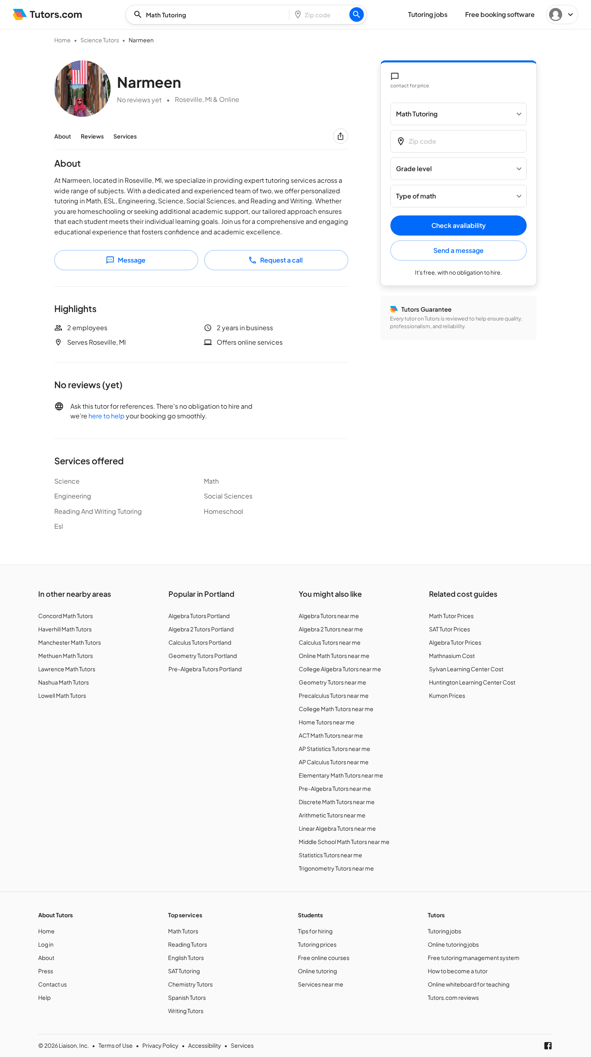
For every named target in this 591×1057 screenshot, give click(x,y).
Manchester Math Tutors (69, 642)
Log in (45, 944)
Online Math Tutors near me (334, 655)
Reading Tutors (187, 944)
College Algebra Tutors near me (340, 668)
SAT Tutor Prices (449, 629)
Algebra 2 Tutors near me (331, 629)
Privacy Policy (160, 1045)
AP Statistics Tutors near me (334, 748)
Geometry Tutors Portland (202, 655)
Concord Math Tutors (65, 615)
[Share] (340, 136)
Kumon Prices (447, 695)
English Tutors (186, 957)
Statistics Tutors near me (330, 854)
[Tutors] (47, 14)
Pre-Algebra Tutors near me (335, 788)
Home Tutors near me (327, 722)
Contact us (52, 984)
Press (45, 970)
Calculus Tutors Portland (199, 642)
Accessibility (204, 1045)
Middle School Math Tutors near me (344, 841)
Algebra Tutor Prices (455, 642)
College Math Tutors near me (336, 708)
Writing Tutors (185, 1010)
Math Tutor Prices (451, 615)
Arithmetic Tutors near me (332, 815)
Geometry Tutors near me (332, 682)
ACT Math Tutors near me (331, 735)
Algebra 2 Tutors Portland (201, 629)
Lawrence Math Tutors (66, 668)
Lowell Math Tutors (62, 695)
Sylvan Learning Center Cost (466, 668)
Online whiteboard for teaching (468, 984)
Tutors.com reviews (453, 997)
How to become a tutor (458, 970)
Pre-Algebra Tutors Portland (205, 668)
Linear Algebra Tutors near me (337, 828)
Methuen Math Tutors (65, 655)
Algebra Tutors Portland (199, 615)
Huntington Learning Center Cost (472, 682)
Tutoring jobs (444, 931)
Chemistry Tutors (190, 984)
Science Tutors (99, 39)
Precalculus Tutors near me (334, 695)
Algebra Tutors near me (329, 615)
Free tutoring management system (473, 957)
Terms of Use (115, 1045)
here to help (106, 416)
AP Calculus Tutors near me (334, 761)
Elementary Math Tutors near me (341, 775)
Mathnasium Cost (452, 655)
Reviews (92, 136)
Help (44, 997)
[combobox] (209, 14)
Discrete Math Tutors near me (337, 801)
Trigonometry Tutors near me (336, 868)
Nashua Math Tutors (63, 682)
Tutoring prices (317, 944)
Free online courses (323, 957)
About (62, 136)
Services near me (320, 984)
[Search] (356, 14)
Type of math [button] (416, 196)
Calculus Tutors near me (330, 642)
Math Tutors (183, 931)
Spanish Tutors (187, 997)
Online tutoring (317, 970)
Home (62, 39)
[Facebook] (548, 1046)
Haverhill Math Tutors (65, 629)
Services (125, 136)
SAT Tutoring (184, 970)
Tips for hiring (315, 931)
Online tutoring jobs (453, 944)
